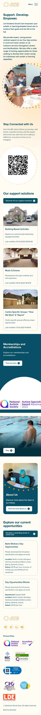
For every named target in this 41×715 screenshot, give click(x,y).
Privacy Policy (8, 636)
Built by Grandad (9, 710)
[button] (33, 4)
